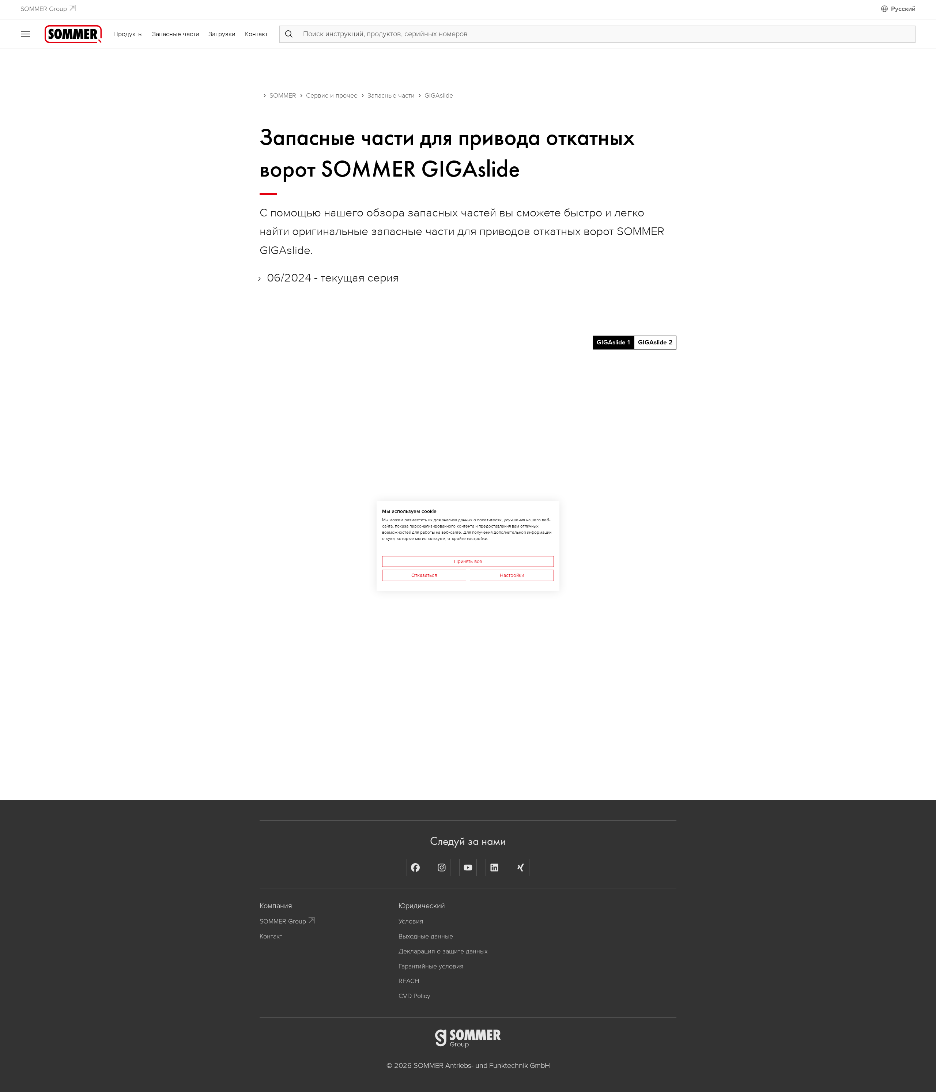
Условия (411, 921)
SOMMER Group (43, 9)
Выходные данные (426, 936)
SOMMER (282, 95)
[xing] (520, 867)
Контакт (256, 34)
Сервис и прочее (332, 95)
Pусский (903, 9)
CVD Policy (414, 996)
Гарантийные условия (431, 966)
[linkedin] (494, 867)
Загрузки (221, 34)
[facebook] (415, 867)
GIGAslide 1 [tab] (613, 342)
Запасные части (175, 34)
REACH (409, 981)
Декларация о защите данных (443, 951)
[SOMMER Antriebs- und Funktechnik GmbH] (73, 34)
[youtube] (468, 867)
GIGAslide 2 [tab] (655, 342)
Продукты (128, 34)
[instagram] (441, 867)
